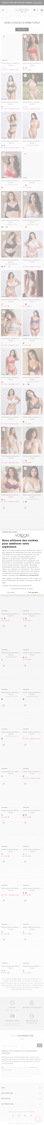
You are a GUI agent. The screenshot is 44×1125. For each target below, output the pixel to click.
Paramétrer (11, 592)
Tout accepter (33, 592)
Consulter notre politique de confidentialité (16, 585)
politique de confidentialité (29, 575)
